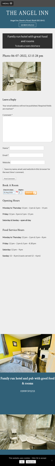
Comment (8, 115)
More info (31, 462)
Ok (22, 462)
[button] (7, 3)
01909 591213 (27, 25)
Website (6, 162)
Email (6, 155)
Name (6, 148)
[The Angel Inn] (27, 13)
